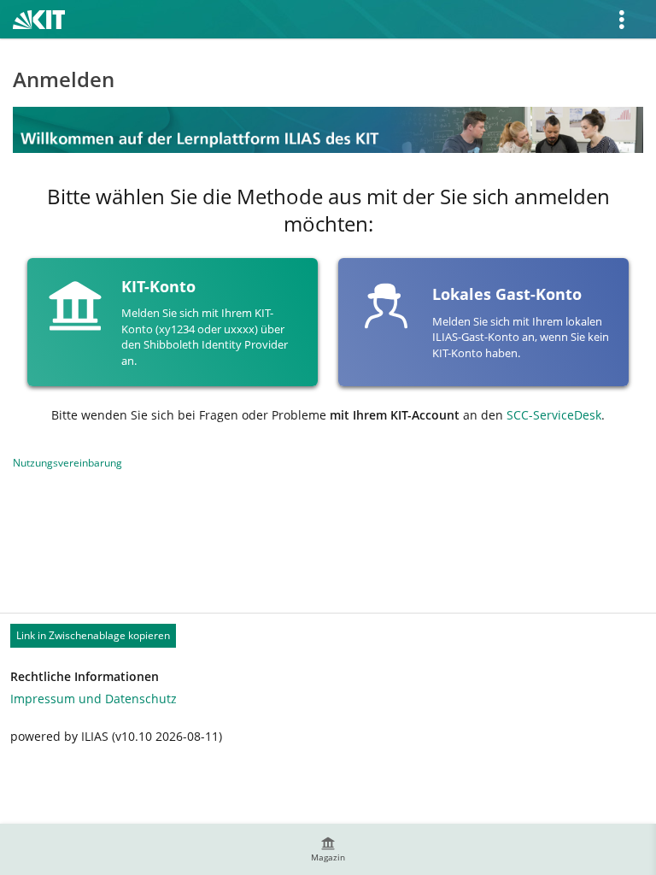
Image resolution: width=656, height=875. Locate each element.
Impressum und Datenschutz (93, 698)
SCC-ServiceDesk (554, 415)
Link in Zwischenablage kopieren (93, 635)
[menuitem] (328, 849)
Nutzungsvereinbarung (67, 462)
